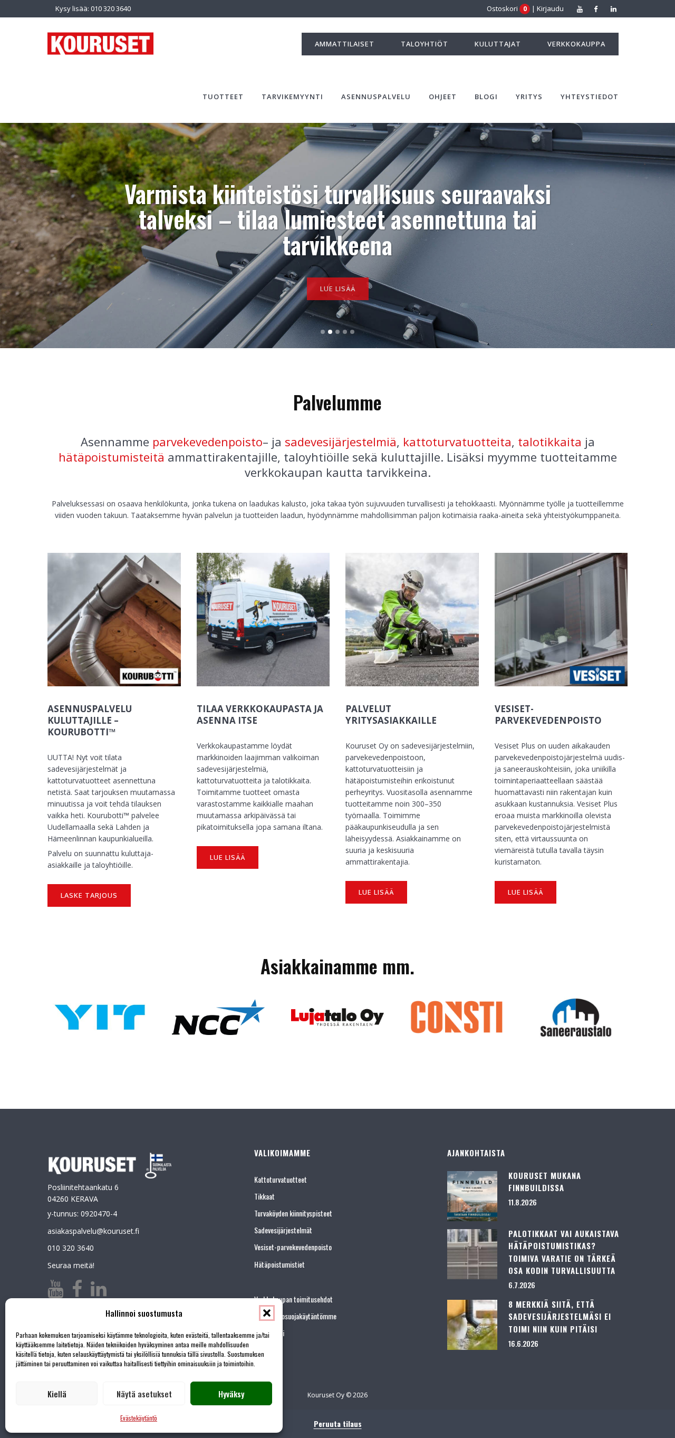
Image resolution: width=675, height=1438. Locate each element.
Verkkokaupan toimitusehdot (293, 1299)
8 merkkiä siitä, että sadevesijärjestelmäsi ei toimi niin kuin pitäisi (559, 1316)
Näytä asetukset (144, 1393)
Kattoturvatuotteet (280, 1179)
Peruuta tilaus (338, 1423)
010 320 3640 (70, 1248)
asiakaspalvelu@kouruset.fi (93, 1231)
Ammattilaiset (344, 44)
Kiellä (56, 1393)
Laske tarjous (89, 895)
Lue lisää (337, 284)
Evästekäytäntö (138, 1417)
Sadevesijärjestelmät (283, 1229)
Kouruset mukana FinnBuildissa (544, 1181)
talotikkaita (550, 441)
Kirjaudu (550, 8)
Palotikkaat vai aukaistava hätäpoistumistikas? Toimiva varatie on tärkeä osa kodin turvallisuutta (563, 1252)
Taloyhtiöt (424, 44)
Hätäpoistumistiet (279, 1264)
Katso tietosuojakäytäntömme (295, 1315)
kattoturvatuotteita (457, 441)
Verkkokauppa (576, 44)
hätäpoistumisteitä (112, 457)
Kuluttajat (498, 44)
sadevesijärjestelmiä (341, 441)
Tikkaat (264, 1196)
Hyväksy (231, 1393)
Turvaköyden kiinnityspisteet (293, 1213)
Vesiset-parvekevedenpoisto (293, 1246)
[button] (267, 1313)
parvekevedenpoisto (207, 441)
